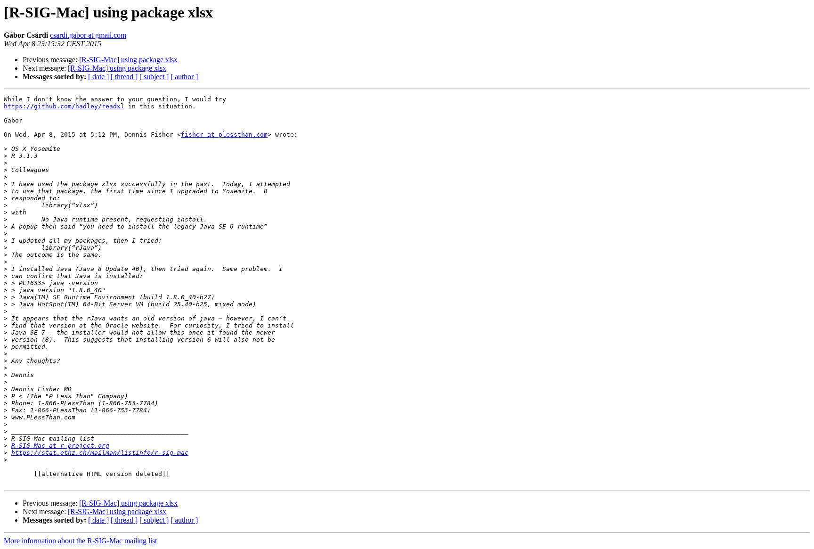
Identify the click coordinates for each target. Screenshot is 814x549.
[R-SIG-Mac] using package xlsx (128, 60)
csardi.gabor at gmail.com (88, 35)
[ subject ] (154, 77)
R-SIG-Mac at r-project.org (60, 445)
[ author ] (184, 77)
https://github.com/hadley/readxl (64, 106)
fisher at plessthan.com (224, 134)
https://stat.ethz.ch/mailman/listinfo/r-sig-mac (99, 452)
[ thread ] (124, 77)
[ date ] (98, 77)
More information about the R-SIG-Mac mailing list (80, 541)
